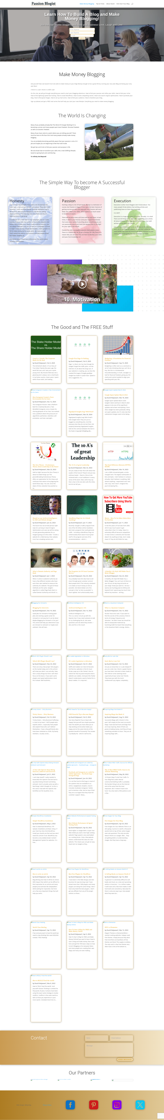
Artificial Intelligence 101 (77, 608)
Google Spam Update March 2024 (116, 395)
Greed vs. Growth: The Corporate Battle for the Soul (44, 359)
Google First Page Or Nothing (79, 358)
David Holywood (40, 363)
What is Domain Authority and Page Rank (45, 572)
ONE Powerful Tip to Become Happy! (81, 714)
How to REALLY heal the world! (43, 980)
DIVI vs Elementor (111, 927)
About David (110, 4)
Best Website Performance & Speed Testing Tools (80, 824)
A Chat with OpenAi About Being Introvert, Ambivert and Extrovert (44, 770)
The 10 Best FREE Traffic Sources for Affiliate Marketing (117, 770)
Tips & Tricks (100, 4)
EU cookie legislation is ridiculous (80, 661)
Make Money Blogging (87, 4)
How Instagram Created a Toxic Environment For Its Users (43, 398)
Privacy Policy (47, 1105)
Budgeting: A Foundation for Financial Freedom (118, 359)
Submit (82, 38)
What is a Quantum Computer (115, 608)
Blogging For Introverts (41, 608)
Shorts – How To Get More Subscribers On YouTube (118, 519)
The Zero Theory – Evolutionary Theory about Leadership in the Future (45, 466)
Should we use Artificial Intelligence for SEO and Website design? (45, 519)
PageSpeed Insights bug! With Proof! (81, 412)
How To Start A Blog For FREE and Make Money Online (80, 930)
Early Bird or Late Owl (112, 661)
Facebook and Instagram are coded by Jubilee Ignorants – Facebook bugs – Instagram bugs (81, 773)
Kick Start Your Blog (123, 4)
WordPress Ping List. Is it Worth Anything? (79, 519)
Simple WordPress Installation (43, 821)
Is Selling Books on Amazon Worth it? (117, 874)
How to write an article (40, 874)
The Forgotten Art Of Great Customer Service (81, 572)
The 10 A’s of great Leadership (79, 465)
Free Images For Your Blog (114, 821)
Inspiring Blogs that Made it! (114, 714)
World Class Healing (40, 927)
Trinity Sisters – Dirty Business (43, 714)
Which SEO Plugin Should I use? (44, 661)
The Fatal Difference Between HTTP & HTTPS (118, 466)
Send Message (125, 1059)
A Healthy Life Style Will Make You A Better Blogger (117, 572)
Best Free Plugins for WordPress (79, 874)
